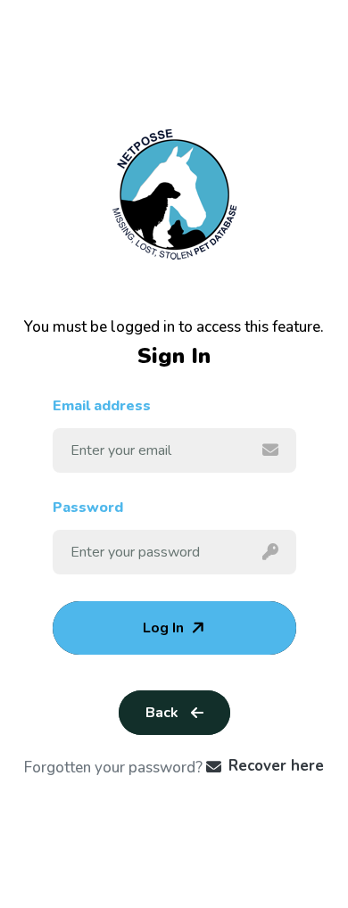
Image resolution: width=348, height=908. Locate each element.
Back (161, 712)
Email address (102, 406)
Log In (163, 628)
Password (88, 507)
